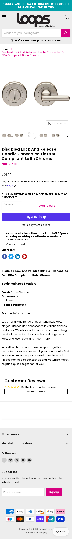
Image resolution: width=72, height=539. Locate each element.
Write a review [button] (36, 391)
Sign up (54, 492)
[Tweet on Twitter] (11, 256)
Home (6, 48)
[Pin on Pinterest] (24, 256)
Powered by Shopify (36, 532)
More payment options (36, 225)
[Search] (65, 33)
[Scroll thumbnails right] (67, 135)
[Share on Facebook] (4, 256)
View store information (16, 244)
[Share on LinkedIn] (17, 256)
